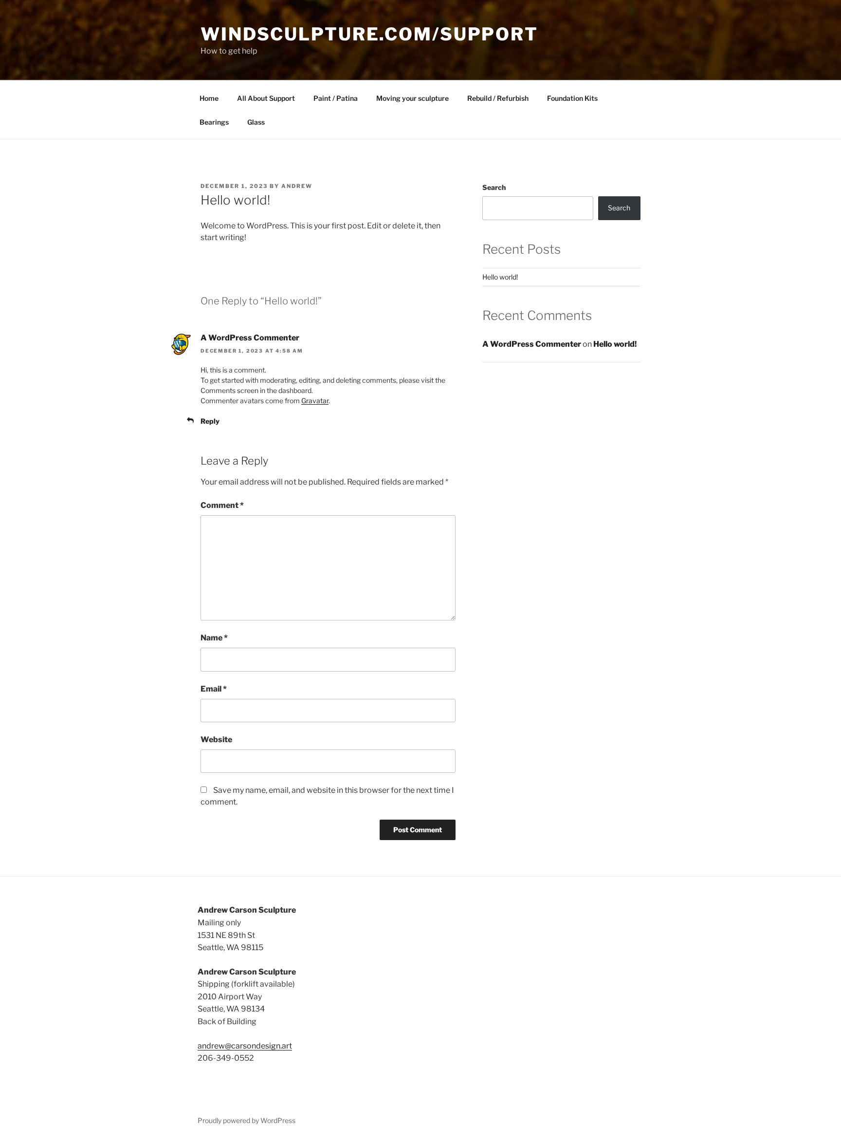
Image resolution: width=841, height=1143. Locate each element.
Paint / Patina (335, 98)
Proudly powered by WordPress (246, 1120)
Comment (222, 505)
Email (214, 688)
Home (209, 98)
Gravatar (315, 400)
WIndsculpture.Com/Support (369, 34)
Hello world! (500, 277)
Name (214, 637)
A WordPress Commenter (250, 337)
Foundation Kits (572, 98)
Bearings (214, 122)
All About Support (266, 98)
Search (494, 187)
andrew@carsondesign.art (245, 1045)
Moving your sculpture (412, 98)
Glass (256, 122)
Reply (210, 421)
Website (216, 739)
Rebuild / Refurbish (498, 98)
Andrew (296, 186)
